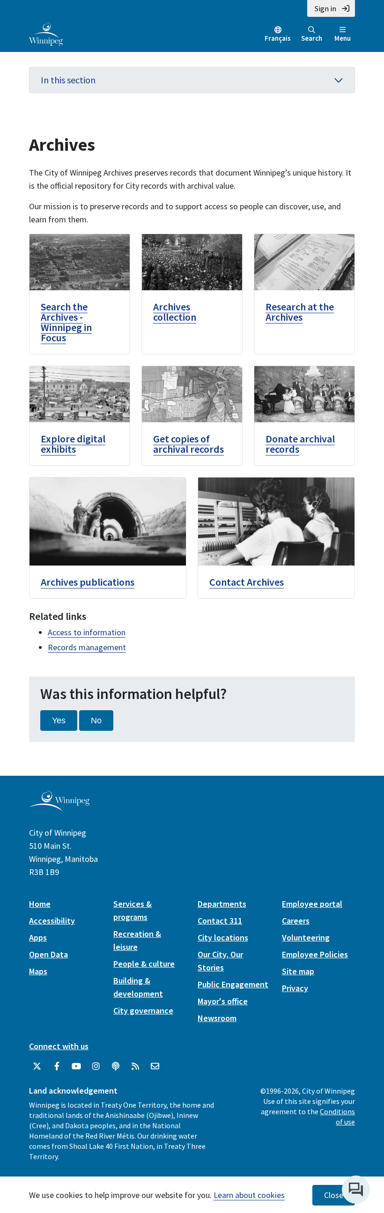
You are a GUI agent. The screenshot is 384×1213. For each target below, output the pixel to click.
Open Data (48, 954)
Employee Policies (315, 954)
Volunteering (306, 937)
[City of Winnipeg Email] (155, 1066)
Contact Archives (246, 581)
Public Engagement (233, 984)
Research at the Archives (300, 311)
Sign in (325, 8)
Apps (38, 937)
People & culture (144, 963)
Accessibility (52, 920)
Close (333, 1195)
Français (278, 38)
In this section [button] (68, 80)
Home (40, 903)
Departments (222, 903)
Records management (87, 647)
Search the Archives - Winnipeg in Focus (66, 322)
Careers (296, 920)
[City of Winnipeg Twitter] (37, 1066)
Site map (298, 971)
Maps (38, 971)
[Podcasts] (116, 1066)
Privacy (295, 988)
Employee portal (312, 903)
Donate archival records (300, 444)
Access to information (87, 632)
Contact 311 (220, 920)
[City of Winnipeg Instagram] (96, 1066)
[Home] (46, 33)
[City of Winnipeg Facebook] (57, 1066)
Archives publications (87, 581)
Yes (59, 720)
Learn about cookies (249, 1195)
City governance (143, 1010)
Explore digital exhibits (73, 444)
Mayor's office (223, 1001)
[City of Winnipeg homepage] (59, 807)
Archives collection (174, 311)
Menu (342, 38)
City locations (223, 937)
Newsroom (217, 1018)
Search (311, 38)
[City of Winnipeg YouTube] (76, 1066)
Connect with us (59, 1046)
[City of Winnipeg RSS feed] (135, 1066)
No (96, 720)
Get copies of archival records (188, 444)
